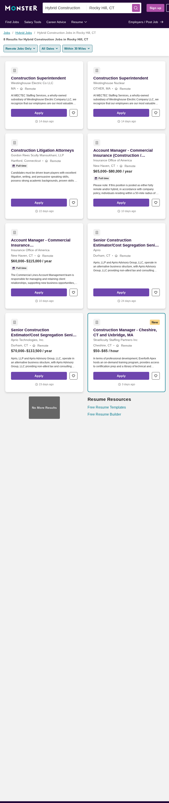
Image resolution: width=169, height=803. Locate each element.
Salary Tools (32, 22)
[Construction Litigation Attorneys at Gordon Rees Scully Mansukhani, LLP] (44, 176)
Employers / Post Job (143, 22)
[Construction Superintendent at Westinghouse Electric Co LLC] (44, 95)
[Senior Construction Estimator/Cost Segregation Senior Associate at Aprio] (126, 266)
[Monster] (21, 8)
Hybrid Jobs (23, 32)
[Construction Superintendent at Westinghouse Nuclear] (126, 95)
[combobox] (65, 8)
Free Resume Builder (104, 414)
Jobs (7, 32)
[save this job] (73, 113)
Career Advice (56, 22)
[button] (136, 8)
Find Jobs (12, 22)
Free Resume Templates (107, 407)
